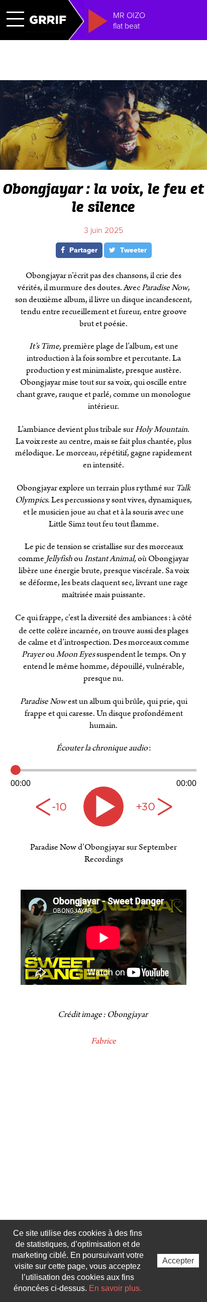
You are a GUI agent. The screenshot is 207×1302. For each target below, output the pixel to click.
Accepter (178, 1260)
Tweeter (132, 250)
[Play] (103, 807)
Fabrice (103, 1041)
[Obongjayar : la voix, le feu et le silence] (103, 165)
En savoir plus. (115, 1288)
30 (154, 807)
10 (53, 807)
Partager (82, 250)
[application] (104, 776)
